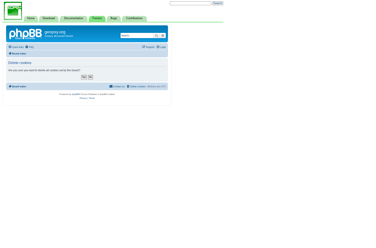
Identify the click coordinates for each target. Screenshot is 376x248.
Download (49, 18)
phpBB (75, 94)
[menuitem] (29, 47)
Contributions (134, 18)
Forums (97, 18)
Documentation (73, 18)
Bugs (114, 18)
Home (31, 18)
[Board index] (26, 33)
